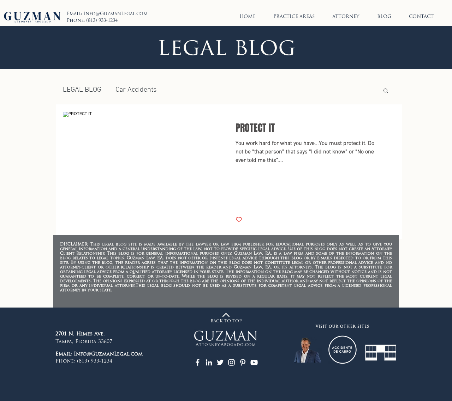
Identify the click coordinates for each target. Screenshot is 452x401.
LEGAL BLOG (82, 90)
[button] (385, 91)
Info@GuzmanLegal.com (115, 14)
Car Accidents (136, 90)
